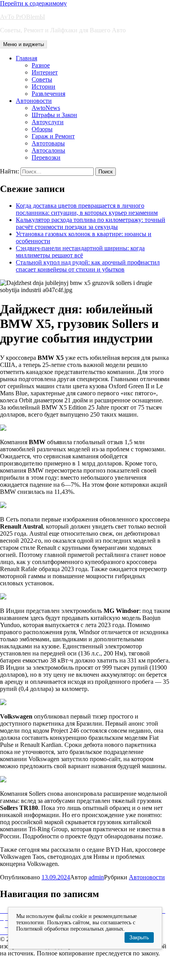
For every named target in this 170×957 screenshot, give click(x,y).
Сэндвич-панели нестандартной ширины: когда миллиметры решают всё (80, 252)
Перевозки (46, 157)
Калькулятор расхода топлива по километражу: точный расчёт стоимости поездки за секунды (90, 223)
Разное (41, 65)
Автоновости (34, 100)
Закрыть (139, 937)
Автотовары (48, 143)
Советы (42, 79)
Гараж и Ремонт (53, 136)
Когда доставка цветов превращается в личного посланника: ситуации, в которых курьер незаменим (87, 209)
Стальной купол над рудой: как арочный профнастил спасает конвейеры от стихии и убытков (88, 266)
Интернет (45, 72)
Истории (43, 86)
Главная (26, 58)
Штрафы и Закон (54, 115)
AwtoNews (46, 107)
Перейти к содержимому (33, 3)
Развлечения (48, 93)
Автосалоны (48, 150)
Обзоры (42, 129)
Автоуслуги (48, 122)
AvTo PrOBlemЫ (22, 16)
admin (96, 877)
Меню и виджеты (23, 44)
